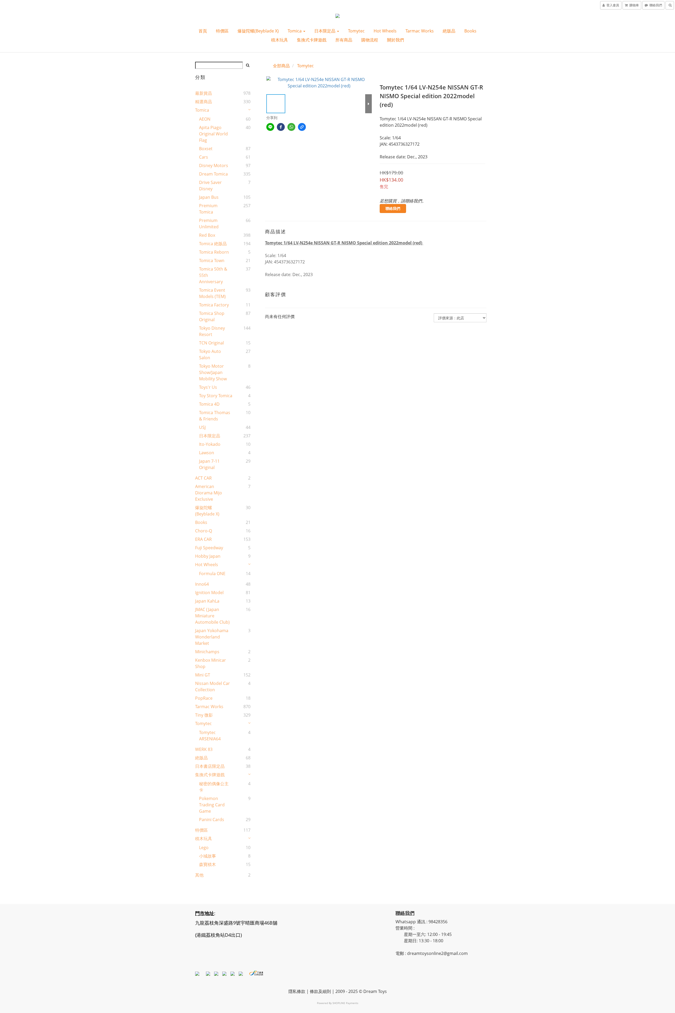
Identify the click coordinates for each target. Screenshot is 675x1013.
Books (470, 31)
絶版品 (449, 31)
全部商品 (281, 66)
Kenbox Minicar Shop (210, 663)
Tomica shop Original (211, 316)
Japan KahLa (207, 601)
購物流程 (369, 40)
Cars (203, 157)
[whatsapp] (291, 127)
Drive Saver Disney (210, 185)
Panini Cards (211, 819)
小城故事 (207, 856)
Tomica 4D (209, 404)
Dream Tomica (213, 174)
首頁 (203, 31)
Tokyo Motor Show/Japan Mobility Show (213, 372)
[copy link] (302, 127)
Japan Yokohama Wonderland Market (211, 637)
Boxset (206, 149)
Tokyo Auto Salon (210, 354)
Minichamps (207, 652)
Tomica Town (211, 260)
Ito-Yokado (209, 444)
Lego (204, 847)
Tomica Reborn (214, 252)
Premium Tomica (208, 209)
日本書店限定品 (210, 766)
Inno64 (202, 584)
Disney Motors (213, 165)
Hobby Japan (207, 556)
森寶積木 (207, 864)
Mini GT (202, 675)
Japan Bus (209, 197)
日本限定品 (325, 31)
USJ (202, 427)
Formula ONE (212, 573)
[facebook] (281, 127)
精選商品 (203, 102)
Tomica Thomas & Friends (214, 416)
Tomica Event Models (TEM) (212, 293)
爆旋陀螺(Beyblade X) (258, 31)
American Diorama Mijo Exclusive (208, 493)
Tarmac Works (420, 31)
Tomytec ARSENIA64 (210, 736)
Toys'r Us (208, 387)
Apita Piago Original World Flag (213, 134)
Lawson (206, 453)
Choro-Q (203, 531)
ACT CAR (203, 478)
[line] (270, 127)
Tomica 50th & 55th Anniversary (213, 275)
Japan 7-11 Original (209, 464)
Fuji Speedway (209, 548)
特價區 (222, 31)
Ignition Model (209, 592)
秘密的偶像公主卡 (214, 787)
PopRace (204, 698)
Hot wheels (385, 31)
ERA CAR (203, 539)
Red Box (207, 235)
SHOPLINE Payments (345, 1003)
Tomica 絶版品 (213, 244)
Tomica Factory (214, 305)
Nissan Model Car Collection (212, 686)
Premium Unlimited (209, 223)
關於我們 (395, 40)
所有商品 (343, 40)
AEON (204, 119)
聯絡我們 (392, 208)
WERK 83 (204, 749)
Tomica (295, 31)
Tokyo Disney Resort (212, 331)
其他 (199, 875)
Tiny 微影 (204, 715)
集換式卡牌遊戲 (311, 40)
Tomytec (356, 31)
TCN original (211, 343)
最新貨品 (203, 93)
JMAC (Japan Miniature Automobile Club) (212, 616)
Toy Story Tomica (215, 396)
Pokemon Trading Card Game (212, 805)
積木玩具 (279, 40)
